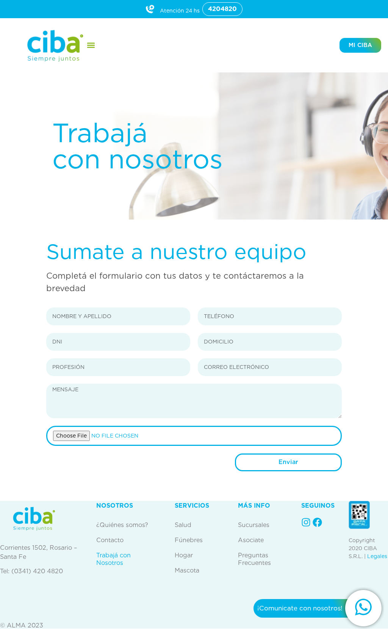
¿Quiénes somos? (122, 525)
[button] (91, 45)
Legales (377, 556)
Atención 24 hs (180, 11)
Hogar (184, 555)
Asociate (251, 540)
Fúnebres (189, 540)
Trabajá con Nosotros (113, 559)
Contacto (110, 540)
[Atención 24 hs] (150, 9)
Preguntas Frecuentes (254, 559)
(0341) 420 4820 (37, 571)
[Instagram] (306, 522)
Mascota (187, 570)
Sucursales (253, 525)
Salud (183, 525)
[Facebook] (317, 522)
